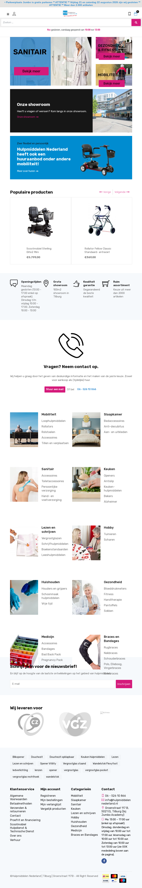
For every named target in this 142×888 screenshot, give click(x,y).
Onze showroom (26, 116)
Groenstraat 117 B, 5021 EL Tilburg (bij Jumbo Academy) (115, 811)
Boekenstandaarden (55, 549)
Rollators (47, 426)
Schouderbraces (114, 658)
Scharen (109, 539)
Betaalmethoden (21, 803)
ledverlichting (20, 770)
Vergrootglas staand (74, 763)
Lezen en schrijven (23, 763)
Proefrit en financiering (25, 820)
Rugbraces (111, 647)
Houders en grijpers (54, 588)
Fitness (108, 594)
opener (53, 770)
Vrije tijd (47, 603)
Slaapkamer (113, 414)
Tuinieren (110, 534)
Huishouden (51, 582)
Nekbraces (110, 653)
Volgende (120, 192)
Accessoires (49, 437)
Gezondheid (113, 582)
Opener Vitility (48, 763)
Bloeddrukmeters (115, 588)
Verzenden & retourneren (18, 809)
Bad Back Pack (51, 654)
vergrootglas (71, 770)
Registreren (48, 795)
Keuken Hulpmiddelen (93, 757)
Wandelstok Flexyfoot (105, 763)
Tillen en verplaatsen (55, 443)
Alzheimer (110, 501)
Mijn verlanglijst (51, 804)
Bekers (108, 496)
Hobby (109, 527)
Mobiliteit (49, 414)
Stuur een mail (55, 389)
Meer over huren (26, 171)
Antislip (109, 481)
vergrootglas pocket (96, 770)
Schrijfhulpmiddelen (55, 543)
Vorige (107, 192)
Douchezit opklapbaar (62, 757)
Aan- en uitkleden (115, 432)
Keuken (109, 469)
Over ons (15, 835)
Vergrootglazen (52, 538)
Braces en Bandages (84, 834)
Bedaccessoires (114, 421)
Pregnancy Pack (52, 660)
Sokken (108, 610)
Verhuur (15, 840)
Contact (15, 815)
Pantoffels (110, 605)
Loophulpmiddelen (54, 421)
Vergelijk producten (53, 808)
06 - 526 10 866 (86, 389)
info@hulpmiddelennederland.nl (116, 801)
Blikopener (18, 757)
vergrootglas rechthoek (26, 776)
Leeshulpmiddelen (53, 555)
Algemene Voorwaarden (18, 797)
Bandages (48, 649)
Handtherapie (113, 599)
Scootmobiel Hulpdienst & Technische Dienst (22, 828)
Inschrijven (123, 684)
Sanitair (48, 469)
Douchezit (37, 757)
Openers (109, 475)
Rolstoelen (48, 432)
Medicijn (48, 637)
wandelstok (52, 776)
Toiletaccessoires (53, 481)
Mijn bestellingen (52, 800)
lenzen (38, 770)
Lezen (115, 757)
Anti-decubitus (114, 426)
